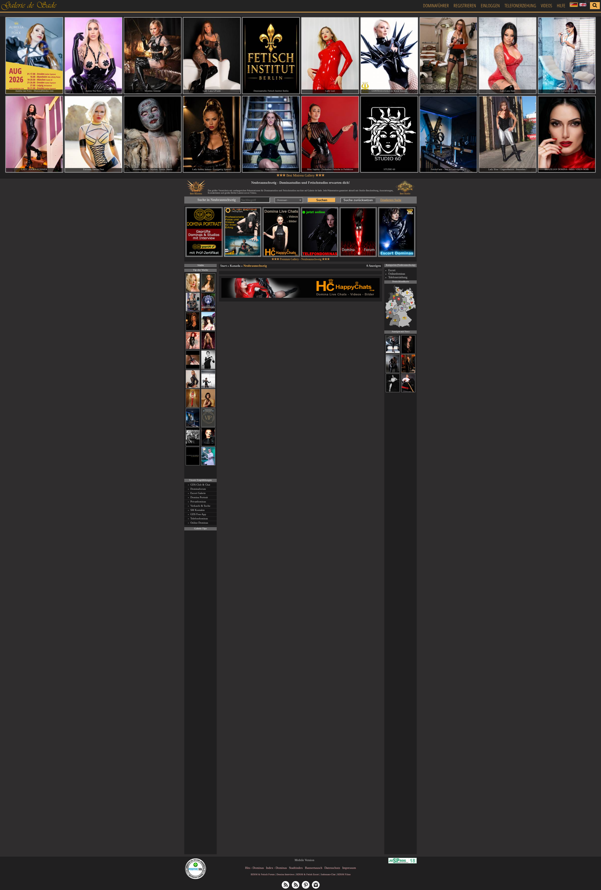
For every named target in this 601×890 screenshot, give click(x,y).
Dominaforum (198, 488)
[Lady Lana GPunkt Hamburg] (211, 56)
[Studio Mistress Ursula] (193, 291)
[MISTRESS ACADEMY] (193, 464)
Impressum (349, 868)
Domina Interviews (285, 874)
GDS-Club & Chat (200, 484)
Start (223, 265)
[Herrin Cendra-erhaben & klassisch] (208, 291)
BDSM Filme (344, 874)
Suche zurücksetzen (358, 200)
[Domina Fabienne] (393, 391)
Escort (391, 270)
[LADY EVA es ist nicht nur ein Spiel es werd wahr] (408, 372)
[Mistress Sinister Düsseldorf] (152, 56)
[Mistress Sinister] (208, 464)
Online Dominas (199, 522)
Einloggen (490, 5)
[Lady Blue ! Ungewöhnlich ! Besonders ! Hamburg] (507, 134)
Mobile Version (304, 860)
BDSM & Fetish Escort (307, 874)
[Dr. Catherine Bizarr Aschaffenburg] (566, 56)
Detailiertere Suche (390, 200)
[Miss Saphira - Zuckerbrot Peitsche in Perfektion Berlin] (330, 134)
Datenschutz (332, 868)
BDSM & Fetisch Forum (263, 874)
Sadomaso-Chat (328, 874)
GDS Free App (198, 514)
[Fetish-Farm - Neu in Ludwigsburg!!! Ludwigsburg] (448, 134)
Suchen (321, 200)
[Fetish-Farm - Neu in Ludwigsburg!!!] (193, 426)
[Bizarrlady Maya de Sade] (208, 445)
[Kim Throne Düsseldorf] (271, 134)
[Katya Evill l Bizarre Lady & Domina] (193, 387)
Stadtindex (296, 868)
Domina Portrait (199, 497)
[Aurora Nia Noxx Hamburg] (93, 56)
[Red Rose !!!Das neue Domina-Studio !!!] (193, 329)
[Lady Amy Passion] (193, 349)
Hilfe (561, 5)
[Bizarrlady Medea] (208, 406)
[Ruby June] (193, 406)
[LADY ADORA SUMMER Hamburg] (34, 134)
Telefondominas (199, 518)
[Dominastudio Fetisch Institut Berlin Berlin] (271, 56)
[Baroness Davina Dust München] (93, 134)
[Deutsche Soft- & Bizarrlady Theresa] (208, 349)
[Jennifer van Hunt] (393, 372)
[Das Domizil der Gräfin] (193, 445)
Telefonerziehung (520, 5)
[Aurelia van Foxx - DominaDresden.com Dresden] (34, 56)
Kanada (235, 265)
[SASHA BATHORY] (208, 387)
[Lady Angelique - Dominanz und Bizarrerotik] (193, 310)
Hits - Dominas (254, 868)
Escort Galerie (198, 493)
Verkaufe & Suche (200, 505)
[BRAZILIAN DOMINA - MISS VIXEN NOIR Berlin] (566, 134)
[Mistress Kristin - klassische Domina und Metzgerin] (408, 391)
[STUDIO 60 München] (389, 134)
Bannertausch (313, 868)
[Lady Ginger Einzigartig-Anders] (393, 353)
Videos (546, 5)
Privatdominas (198, 501)
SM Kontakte (197, 510)
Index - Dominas (276, 868)
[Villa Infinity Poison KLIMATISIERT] (208, 426)
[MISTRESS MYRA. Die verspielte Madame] (208, 329)
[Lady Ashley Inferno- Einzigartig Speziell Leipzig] (211, 134)
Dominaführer (436, 5)
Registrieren (465, 5)
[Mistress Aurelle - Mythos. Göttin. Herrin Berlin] (152, 134)
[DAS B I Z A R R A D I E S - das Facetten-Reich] (208, 310)
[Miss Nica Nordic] (408, 353)
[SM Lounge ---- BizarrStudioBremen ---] (193, 368)
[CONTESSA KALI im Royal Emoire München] (389, 56)
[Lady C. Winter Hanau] (448, 56)
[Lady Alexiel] (208, 368)
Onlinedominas (396, 273)
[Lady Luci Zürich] (330, 56)
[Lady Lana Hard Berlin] (507, 56)
